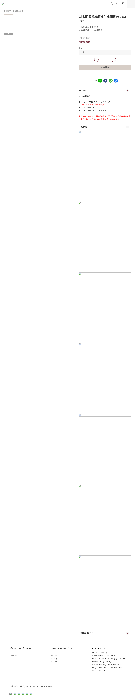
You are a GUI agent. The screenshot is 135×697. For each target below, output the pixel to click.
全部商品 (7, 11)
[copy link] (116, 81)
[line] (100, 81)
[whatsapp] (111, 81)
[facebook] (105, 81)
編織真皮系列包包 (20, 11)
